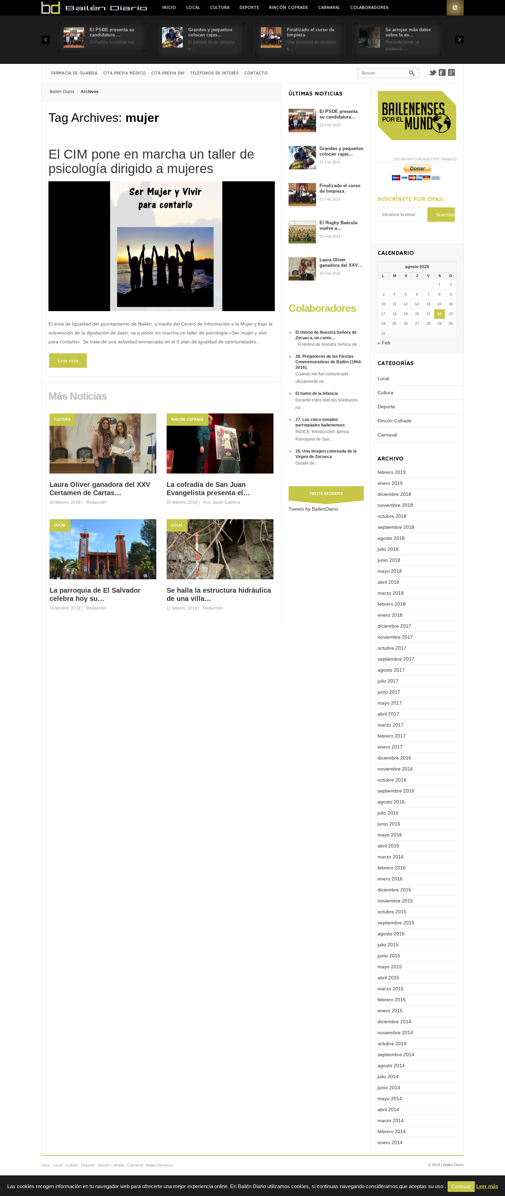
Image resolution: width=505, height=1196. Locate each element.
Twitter (432, 72)
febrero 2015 (392, 999)
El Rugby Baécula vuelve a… (338, 225)
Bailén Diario (62, 91)
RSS (455, 7)
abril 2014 (388, 1109)
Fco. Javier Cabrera (221, 502)
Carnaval (329, 7)
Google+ (452, 72)
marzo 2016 (391, 856)
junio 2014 (389, 1087)
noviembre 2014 (395, 1032)
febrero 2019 (392, 472)
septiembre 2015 (396, 922)
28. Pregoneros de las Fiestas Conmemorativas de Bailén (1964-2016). (328, 362)
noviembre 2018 (395, 505)
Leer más (68, 360)
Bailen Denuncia (159, 1165)
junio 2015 (389, 955)
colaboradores (369, 7)
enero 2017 (390, 747)
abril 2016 (388, 845)
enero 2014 (390, 1142)
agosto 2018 (391, 538)
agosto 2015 (391, 933)
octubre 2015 (392, 911)
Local (193, 7)
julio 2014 (388, 1076)
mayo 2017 (390, 703)
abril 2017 (388, 714)
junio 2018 (389, 560)
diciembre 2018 (394, 494)
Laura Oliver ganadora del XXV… (340, 262)
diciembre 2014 (394, 1021)
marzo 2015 (391, 988)
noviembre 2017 (395, 637)
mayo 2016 (390, 835)
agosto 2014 (391, 1065)
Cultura (219, 7)
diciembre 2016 (394, 758)
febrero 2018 (392, 604)
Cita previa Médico (124, 73)
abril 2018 (388, 582)
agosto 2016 (391, 802)
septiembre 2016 (396, 791)
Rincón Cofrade (288, 7)
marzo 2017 (391, 725)
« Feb (384, 342)
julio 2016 (388, 813)
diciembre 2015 (394, 889)
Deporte (249, 7)
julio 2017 (388, 681)
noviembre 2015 (395, 900)
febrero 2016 (392, 867)
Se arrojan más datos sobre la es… (408, 32)
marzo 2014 (391, 1120)
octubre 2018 (392, 516)
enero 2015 (390, 1010)
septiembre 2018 (396, 527)
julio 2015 (388, 944)
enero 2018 (390, 615)
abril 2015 (388, 977)
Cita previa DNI (167, 73)
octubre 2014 (392, 1043)
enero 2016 (390, 878)
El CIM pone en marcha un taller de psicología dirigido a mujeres (151, 161)
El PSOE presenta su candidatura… (338, 114)
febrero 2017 (392, 736)
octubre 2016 (392, 780)
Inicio (169, 7)
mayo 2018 (390, 571)
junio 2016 (389, 824)
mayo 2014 (390, 1098)
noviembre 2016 (395, 769)
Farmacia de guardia (74, 73)
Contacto (256, 73)
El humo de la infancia (316, 393)
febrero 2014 (392, 1131)
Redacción (96, 502)
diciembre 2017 (394, 626)
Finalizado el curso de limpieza (339, 188)
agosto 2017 (391, 670)
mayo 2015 (390, 966)
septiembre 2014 (396, 1054)
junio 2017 (389, 692)
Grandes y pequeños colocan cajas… (210, 32)
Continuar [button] (461, 1186)
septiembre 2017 (396, 659)
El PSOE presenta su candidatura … (112, 32)
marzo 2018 (391, 593)
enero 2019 (390, 483)
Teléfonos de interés (214, 73)
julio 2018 (388, 549)
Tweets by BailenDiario (313, 509)
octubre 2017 (392, 648)
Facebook (442, 72)
